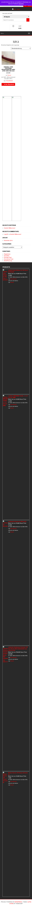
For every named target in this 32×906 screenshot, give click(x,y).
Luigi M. (6, 234)
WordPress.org (8, 260)
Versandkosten (9, 80)
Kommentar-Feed (8, 259)
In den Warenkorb (9, 84)
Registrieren (7, 254)
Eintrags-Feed (7, 257)
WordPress (18, 902)
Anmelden (6, 255)
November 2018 (8, 240)
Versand (9, 75)
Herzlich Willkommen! (9, 228)
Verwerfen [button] (21, 3)
